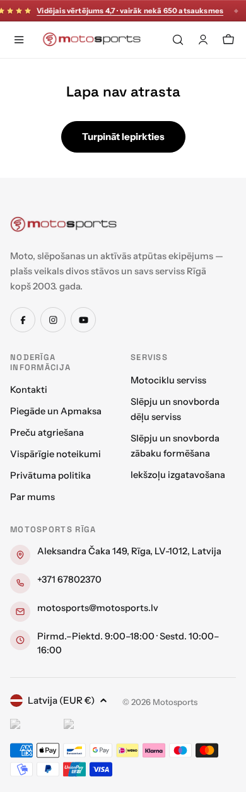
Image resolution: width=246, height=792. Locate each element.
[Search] (177, 39)
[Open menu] (19, 39)
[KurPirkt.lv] (87, 726)
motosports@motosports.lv (97, 608)
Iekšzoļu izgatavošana (178, 474)
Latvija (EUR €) (61, 700)
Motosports (175, 702)
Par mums (32, 497)
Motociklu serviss (168, 380)
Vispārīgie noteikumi (55, 454)
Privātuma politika (50, 475)
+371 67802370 (69, 579)
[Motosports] (63, 224)
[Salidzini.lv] (33, 726)
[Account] (203, 39)
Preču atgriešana (47, 432)
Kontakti (28, 389)
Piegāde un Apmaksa (56, 411)
